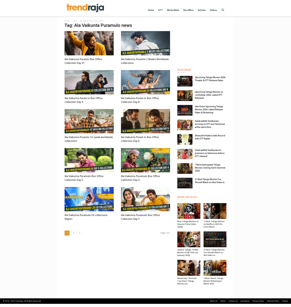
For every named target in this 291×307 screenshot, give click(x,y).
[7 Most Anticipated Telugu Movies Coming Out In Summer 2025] (184, 168)
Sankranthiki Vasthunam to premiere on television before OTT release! (209, 153)
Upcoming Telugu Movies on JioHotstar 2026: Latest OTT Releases (209, 95)
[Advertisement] (202, 43)
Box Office (188, 10)
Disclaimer (245, 301)
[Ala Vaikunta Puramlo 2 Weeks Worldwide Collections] (145, 43)
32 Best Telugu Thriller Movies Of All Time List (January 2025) (187, 252)
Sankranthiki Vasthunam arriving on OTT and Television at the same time (210, 124)
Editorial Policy (273, 301)
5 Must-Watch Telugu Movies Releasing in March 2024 (213, 281)
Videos (213, 10)
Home (151, 10)
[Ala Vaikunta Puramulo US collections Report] (89, 199)
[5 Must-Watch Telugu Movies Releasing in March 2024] (215, 268)
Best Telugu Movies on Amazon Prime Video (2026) (188, 224)
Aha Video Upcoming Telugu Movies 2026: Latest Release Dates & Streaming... (209, 109)
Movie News (173, 10)
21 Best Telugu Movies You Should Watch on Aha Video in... (214, 252)
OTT (160, 10)
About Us (213, 301)
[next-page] (79, 233)
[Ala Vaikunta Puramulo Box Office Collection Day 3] (145, 199)
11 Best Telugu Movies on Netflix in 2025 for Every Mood (214, 224)
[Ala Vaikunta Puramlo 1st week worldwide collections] (89, 121)
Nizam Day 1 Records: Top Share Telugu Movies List (187, 281)
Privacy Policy (258, 301)
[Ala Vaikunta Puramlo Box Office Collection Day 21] (89, 43)
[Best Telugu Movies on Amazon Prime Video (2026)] (188, 211)
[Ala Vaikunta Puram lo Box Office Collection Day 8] (145, 82)
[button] (222, 10)
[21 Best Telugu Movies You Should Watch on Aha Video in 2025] (184, 183)
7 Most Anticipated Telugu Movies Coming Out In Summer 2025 (210, 168)
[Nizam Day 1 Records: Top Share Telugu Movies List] (188, 268)
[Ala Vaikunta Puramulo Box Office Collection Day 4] (145, 160)
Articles (202, 10)
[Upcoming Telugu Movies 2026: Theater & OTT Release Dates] (184, 81)
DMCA (223, 301)
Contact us (233, 301)
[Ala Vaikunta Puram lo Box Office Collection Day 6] (145, 121)
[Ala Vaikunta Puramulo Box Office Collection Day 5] (89, 160)
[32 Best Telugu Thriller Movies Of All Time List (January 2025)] (188, 239)
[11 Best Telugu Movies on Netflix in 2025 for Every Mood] (215, 211)
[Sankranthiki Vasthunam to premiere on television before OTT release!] (184, 154)
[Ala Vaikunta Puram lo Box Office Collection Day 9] (89, 82)
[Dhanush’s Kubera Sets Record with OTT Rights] (184, 139)
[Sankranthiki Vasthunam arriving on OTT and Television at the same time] (184, 125)
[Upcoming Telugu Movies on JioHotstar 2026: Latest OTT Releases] (184, 95)
